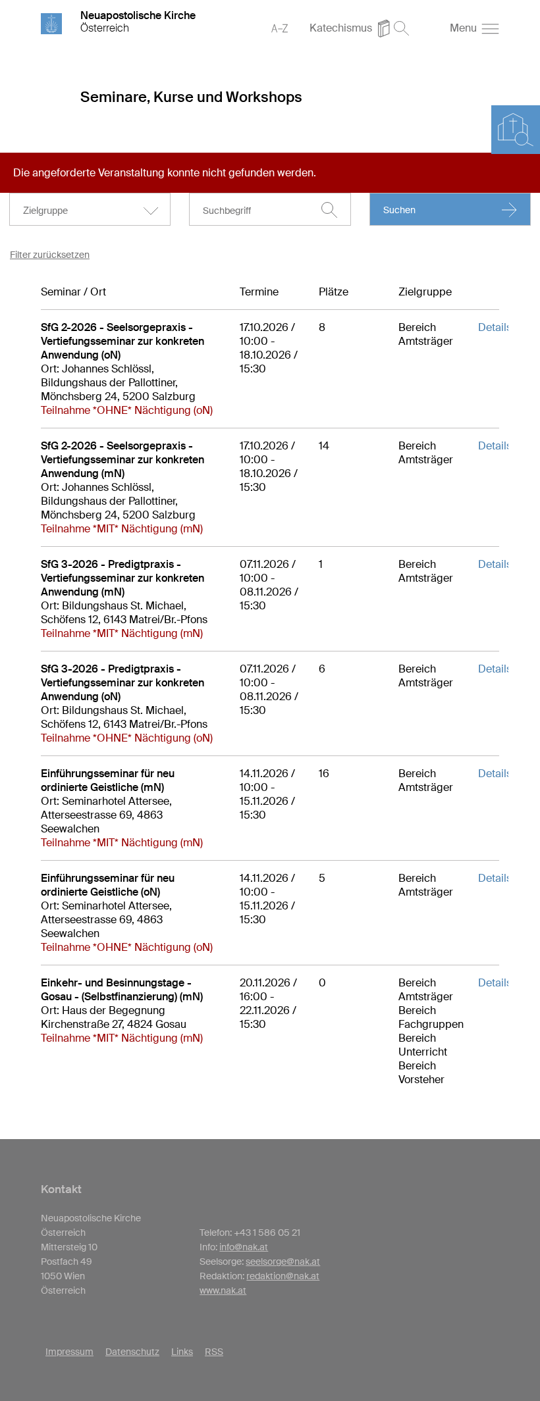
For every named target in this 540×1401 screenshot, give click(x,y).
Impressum (69, 1352)
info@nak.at (243, 1247)
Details (495, 327)
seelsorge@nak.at (283, 1261)
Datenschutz (132, 1352)
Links (182, 1352)
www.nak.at (223, 1290)
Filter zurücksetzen (50, 255)
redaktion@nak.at (282, 1276)
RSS (214, 1352)
